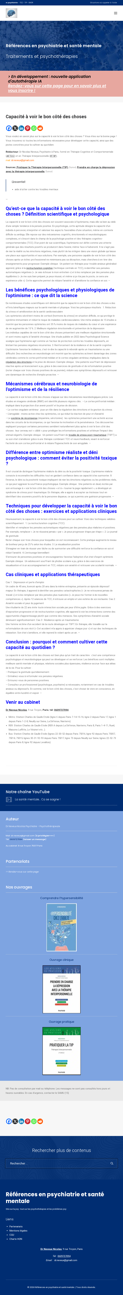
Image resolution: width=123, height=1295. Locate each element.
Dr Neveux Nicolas (51, 1249)
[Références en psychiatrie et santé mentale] (15, 13)
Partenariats (16, 1226)
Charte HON (15, 1239)
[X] (15, 128)
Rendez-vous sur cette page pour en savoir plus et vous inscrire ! (57, 88)
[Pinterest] (27, 128)
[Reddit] (40, 128)
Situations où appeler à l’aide (103, 2)
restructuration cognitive (39, 268)
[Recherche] (61, 1163)
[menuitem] (103, 2)
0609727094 (61, 710)
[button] (115, 13)
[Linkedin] (21, 128)
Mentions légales (18, 1230)
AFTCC (10, 156)
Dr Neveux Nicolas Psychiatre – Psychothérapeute (33, 826)
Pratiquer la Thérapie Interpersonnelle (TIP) (42, 167)
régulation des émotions (19, 362)
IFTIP (53, 156)
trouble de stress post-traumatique (87, 435)
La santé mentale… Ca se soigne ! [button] (38, 799)
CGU (11, 1234)
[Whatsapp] (34, 128)
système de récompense (24, 418)
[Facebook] (9, 128)
